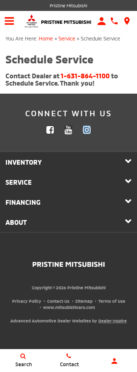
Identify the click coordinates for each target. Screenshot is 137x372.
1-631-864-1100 (85, 75)
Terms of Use (111, 301)
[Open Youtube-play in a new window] (68, 129)
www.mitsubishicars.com (69, 307)
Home (46, 38)
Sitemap (83, 301)
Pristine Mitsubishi (68, 5)
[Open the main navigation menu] (9, 21)
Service (66, 38)
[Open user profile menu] (114, 361)
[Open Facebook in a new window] (50, 129)
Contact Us (58, 301)
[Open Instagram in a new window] (87, 129)
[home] (66, 20)
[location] (127, 21)
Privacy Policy (26, 301)
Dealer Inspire (112, 320)
